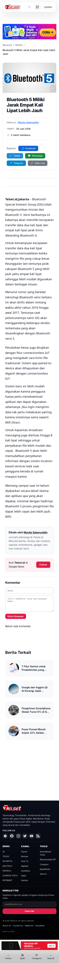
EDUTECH (7, 866)
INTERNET (7, 880)
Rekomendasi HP (48, 859)
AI (4, 851)
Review (24, 856)
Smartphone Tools (45, 853)
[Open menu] (37, 7)
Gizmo (24, 851)
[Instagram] (18, 836)
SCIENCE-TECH (10, 875)
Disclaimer (40, 925)
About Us (7, 925)
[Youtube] (31, 836)
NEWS (18, 45)
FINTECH (7, 871)
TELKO (6, 856)
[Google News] (5, 836)
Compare (44, 864)
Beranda (7, 45)
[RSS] (38, 836)
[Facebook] (11, 836)
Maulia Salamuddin (28, 122)
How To (24, 861)
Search (43, 874)
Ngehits (24, 866)
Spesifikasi (45, 869)
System (48, 7)
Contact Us (18, 925)
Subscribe (29, 911)
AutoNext (25, 871)
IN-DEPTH (7, 861)
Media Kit (29, 925)
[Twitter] (25, 836)
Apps (23, 875)
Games (24, 880)
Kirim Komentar (16, 616)
